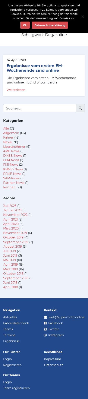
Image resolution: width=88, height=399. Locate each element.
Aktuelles (10, 317)
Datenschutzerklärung (50, 25)
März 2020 (11, 228)
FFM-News (11, 160)
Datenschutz (53, 365)
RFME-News (12, 174)
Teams (8, 329)
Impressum (52, 359)
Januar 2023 (12, 210)
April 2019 (10, 264)
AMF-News (11, 151)
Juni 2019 (10, 255)
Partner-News (13, 183)
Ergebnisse (11, 341)
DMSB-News (12, 156)
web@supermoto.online (66, 317)
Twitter (53, 329)
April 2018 (10, 287)
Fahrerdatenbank (16, 323)
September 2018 (15, 278)
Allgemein (11, 133)
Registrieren (12, 365)
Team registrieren (16, 388)
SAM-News (11, 178)
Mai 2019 (9, 260)
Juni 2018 (10, 283)
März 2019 (10, 269)
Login (7, 359)
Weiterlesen (16, 90)
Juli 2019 (9, 251)
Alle (6, 128)
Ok (25, 25)
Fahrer (8, 137)
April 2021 (10, 219)
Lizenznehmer (14, 147)
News (7, 142)
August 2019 (12, 246)
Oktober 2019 (13, 237)
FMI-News (10, 165)
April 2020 (11, 224)
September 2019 (15, 242)
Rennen (9, 187)
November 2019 (15, 233)
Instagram (55, 335)
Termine (9, 335)
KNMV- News (13, 169)
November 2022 (15, 215)
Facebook (55, 323)
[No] (83, 16)
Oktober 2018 (13, 274)
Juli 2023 (9, 206)
